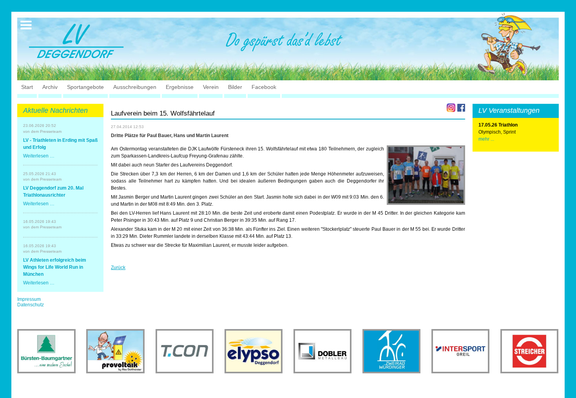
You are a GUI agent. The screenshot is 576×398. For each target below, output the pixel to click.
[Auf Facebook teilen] (461, 108)
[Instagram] (451, 107)
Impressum (29, 299)
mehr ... (486, 139)
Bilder (235, 87)
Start (27, 87)
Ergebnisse (180, 87)
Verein (211, 87)
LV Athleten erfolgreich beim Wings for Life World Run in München (54, 267)
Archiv (50, 87)
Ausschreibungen (134, 87)
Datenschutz (30, 305)
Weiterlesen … (38, 156)
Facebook (264, 87)
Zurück (118, 267)
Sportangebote (85, 87)
